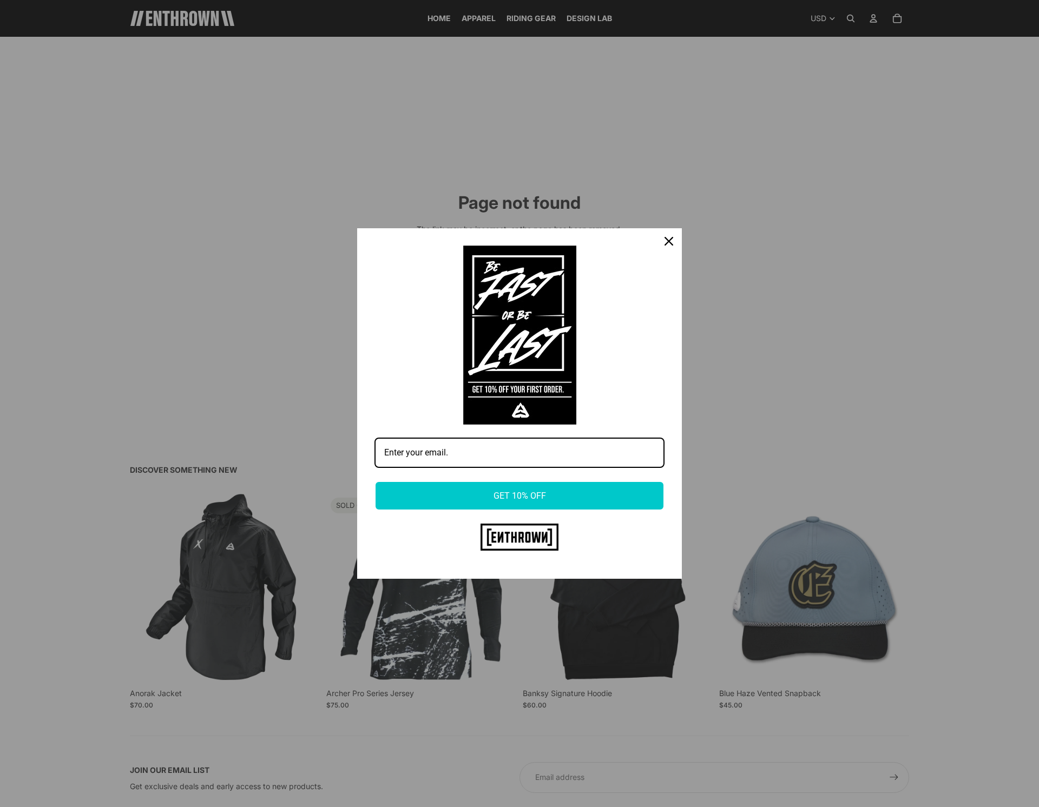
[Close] (669, 241)
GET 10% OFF (520, 496)
